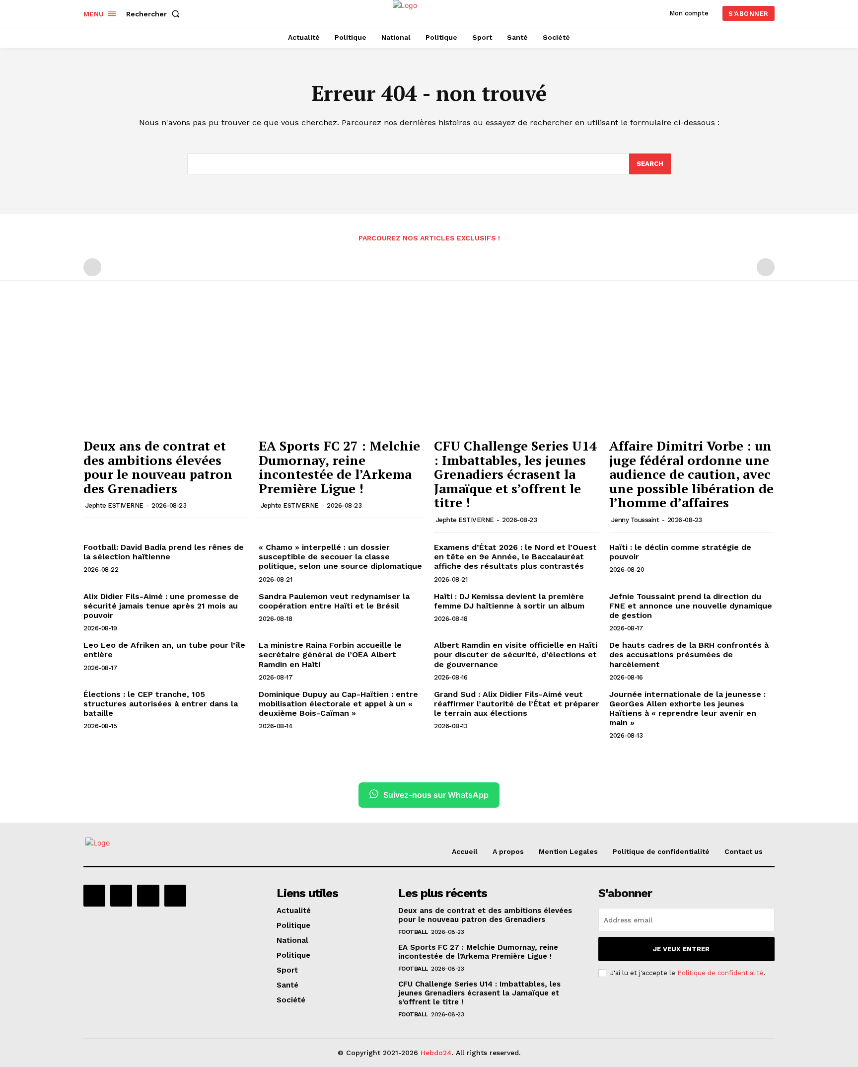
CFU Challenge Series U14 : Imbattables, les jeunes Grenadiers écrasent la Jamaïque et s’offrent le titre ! (515, 474)
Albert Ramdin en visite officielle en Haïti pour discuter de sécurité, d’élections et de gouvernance (515, 654)
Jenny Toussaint (635, 520)
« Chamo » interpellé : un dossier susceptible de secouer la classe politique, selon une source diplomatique (340, 556)
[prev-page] (92, 267)
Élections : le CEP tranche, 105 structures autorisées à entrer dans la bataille (160, 703)
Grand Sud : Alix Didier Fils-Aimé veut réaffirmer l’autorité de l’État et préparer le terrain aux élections (516, 703)
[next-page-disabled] (766, 267)
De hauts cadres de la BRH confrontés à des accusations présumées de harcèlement (689, 654)
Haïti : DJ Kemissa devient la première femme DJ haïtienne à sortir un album (509, 601)
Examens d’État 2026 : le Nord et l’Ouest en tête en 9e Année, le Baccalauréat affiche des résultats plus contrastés (515, 556)
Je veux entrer (681, 949)
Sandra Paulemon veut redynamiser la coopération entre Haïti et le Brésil (334, 601)
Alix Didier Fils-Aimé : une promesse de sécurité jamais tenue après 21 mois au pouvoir (161, 606)
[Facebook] (94, 896)
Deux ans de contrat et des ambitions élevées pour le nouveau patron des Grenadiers (157, 467)
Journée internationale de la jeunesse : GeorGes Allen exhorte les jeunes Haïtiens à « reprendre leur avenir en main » (687, 708)
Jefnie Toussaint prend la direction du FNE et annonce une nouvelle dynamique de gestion (690, 606)
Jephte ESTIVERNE (114, 505)
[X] (148, 896)
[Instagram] (121, 896)
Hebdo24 (436, 1053)
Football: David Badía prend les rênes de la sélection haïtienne (163, 551)
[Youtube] (175, 896)
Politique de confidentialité (720, 973)
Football (413, 931)
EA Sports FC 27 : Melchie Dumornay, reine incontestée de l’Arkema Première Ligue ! (339, 467)
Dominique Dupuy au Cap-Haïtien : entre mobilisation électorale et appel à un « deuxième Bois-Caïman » (338, 703)
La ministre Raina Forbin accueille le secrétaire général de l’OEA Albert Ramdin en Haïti (330, 654)
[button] (155, 13)
